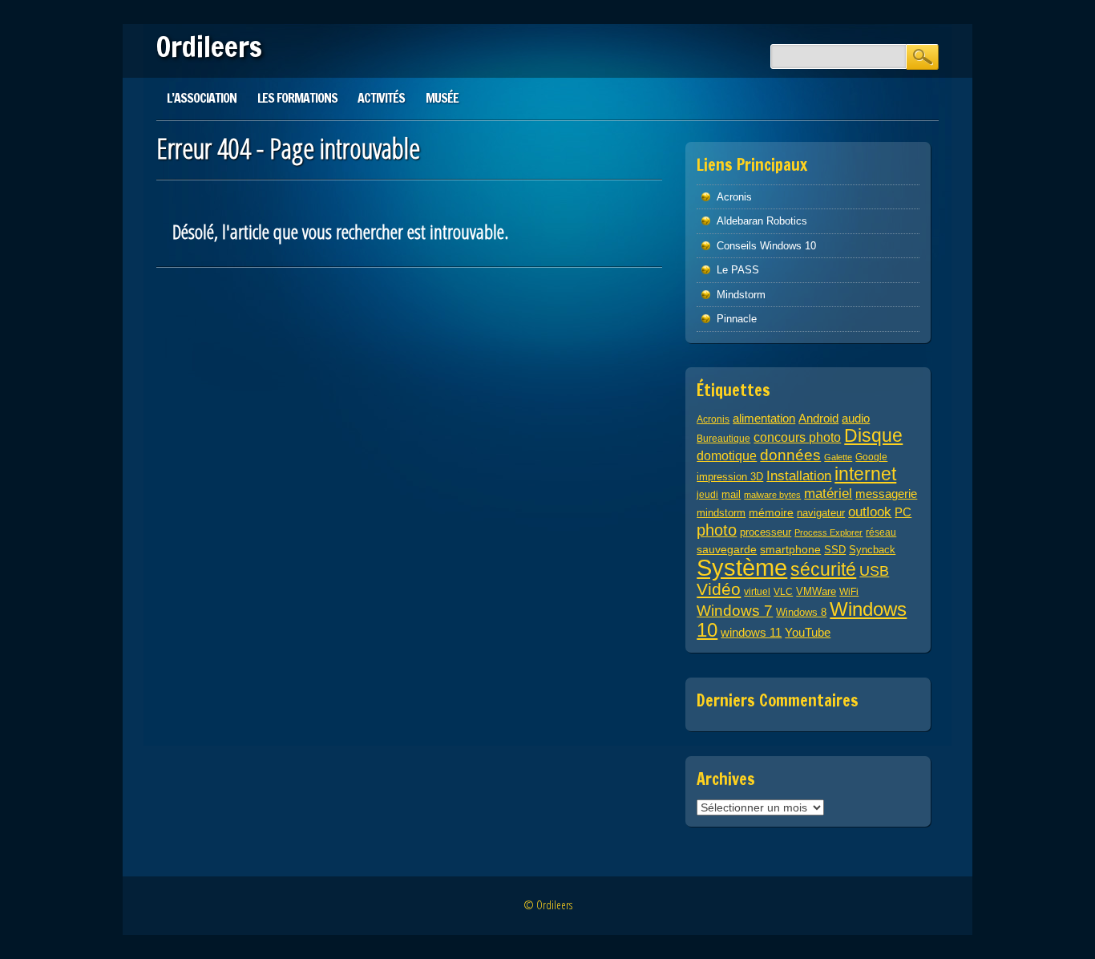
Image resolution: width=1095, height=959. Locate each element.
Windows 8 (801, 612)
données (790, 455)
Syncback (872, 550)
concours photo (797, 437)
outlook (869, 512)
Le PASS (738, 270)
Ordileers (209, 46)
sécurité (823, 569)
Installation (798, 476)
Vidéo (719, 589)
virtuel (757, 591)
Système (742, 567)
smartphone (790, 549)
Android (818, 418)
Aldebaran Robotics (762, 221)
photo (717, 530)
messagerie (886, 494)
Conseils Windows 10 (766, 246)
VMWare (816, 591)
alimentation (764, 418)
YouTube (807, 632)
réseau (881, 532)
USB (874, 571)
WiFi (849, 591)
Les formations (297, 98)
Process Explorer (828, 532)
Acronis (734, 197)
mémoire (771, 512)
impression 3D (730, 477)
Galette (838, 457)
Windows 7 (735, 610)
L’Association (201, 98)
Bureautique (723, 438)
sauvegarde (727, 549)
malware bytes (772, 495)
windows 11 (751, 632)
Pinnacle (737, 319)
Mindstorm (741, 295)
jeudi (707, 494)
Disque (873, 435)
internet (865, 473)
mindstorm (721, 513)
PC (903, 512)
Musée (442, 98)
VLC (783, 591)
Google (871, 456)
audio (856, 418)
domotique (727, 456)
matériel (828, 493)
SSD (835, 550)
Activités (381, 98)
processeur (765, 532)
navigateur (821, 513)
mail (731, 494)
